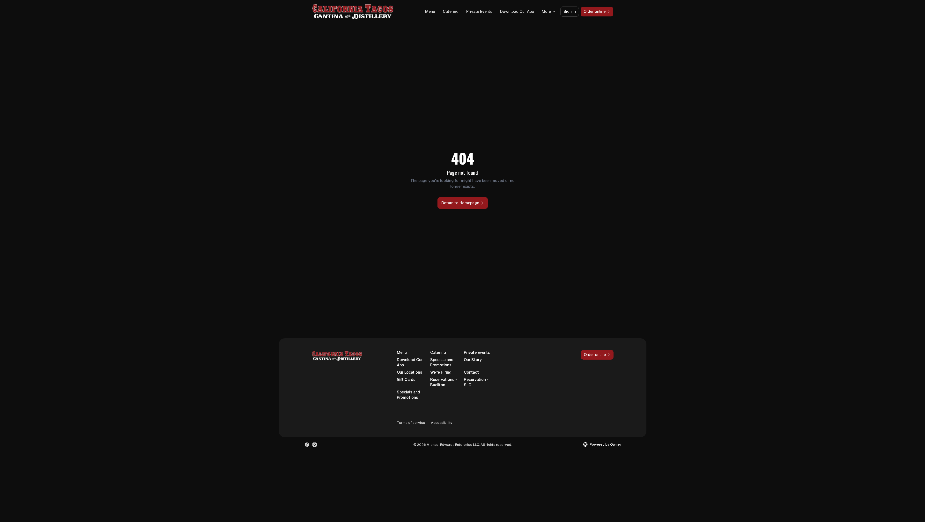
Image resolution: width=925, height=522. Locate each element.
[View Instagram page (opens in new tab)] (315, 445)
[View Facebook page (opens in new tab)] (307, 445)
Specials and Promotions (441, 362)
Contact (471, 372)
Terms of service (411, 422)
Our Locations (409, 372)
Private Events (479, 11)
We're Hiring (440, 372)
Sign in (569, 11)
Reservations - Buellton (443, 382)
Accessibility (441, 422)
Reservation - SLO (476, 382)
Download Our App (517, 11)
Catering (451, 11)
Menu (430, 11)
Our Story (473, 359)
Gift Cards (406, 379)
